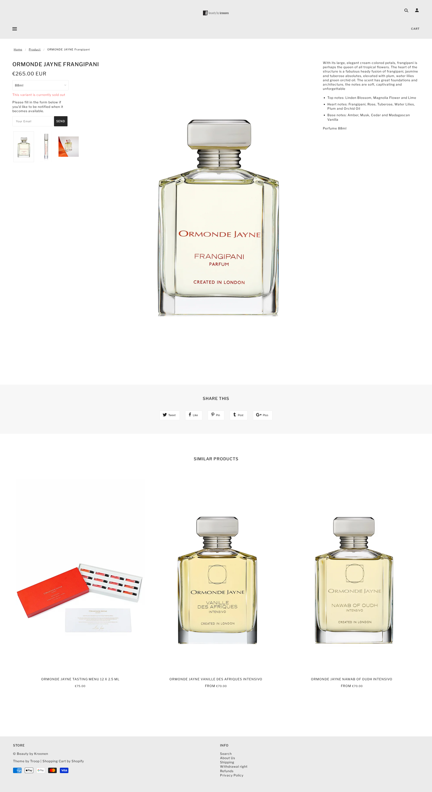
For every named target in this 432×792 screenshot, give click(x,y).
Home (18, 49)
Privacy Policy (231, 775)
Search (226, 754)
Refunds (227, 771)
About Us (227, 758)
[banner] (216, 13)
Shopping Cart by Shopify (63, 761)
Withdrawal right (234, 766)
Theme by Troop (26, 761)
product (35, 49)
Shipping (227, 762)
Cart (415, 28)
